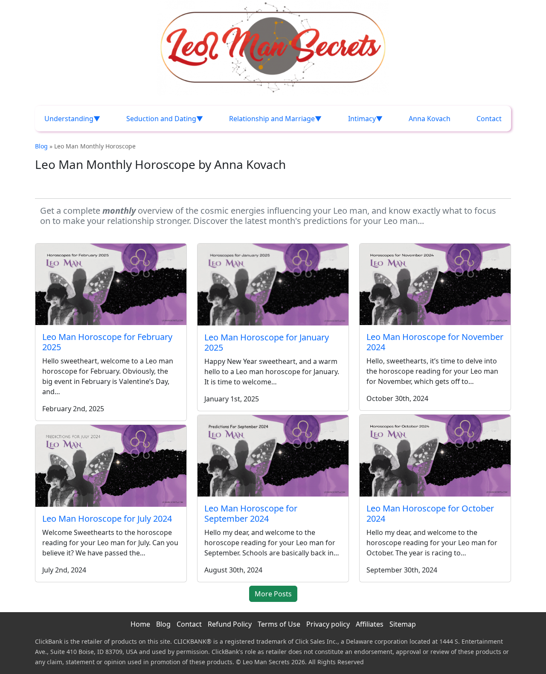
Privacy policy (328, 624)
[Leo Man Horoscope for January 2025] (273, 284)
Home (140, 624)
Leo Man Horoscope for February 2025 (107, 342)
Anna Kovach (429, 118)
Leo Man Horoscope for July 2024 (107, 518)
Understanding (68, 118)
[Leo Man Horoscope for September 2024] (273, 456)
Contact (489, 118)
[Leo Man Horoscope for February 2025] (110, 284)
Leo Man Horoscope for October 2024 (430, 513)
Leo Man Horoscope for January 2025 (266, 342)
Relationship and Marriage (272, 118)
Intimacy (362, 118)
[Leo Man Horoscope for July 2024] (110, 466)
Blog (41, 146)
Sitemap (402, 624)
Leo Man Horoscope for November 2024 (434, 342)
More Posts (273, 593)
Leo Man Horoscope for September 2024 (250, 513)
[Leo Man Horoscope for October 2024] (435, 456)
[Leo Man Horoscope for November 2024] (435, 284)
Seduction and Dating (161, 118)
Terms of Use (279, 624)
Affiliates (369, 624)
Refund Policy (230, 624)
